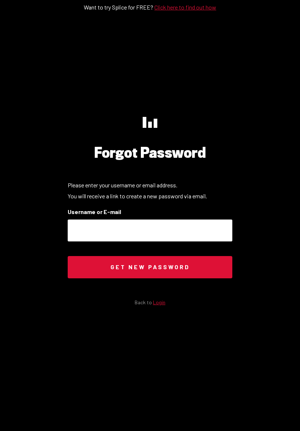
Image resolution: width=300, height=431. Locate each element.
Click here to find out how (185, 7)
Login (159, 302)
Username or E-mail (94, 212)
